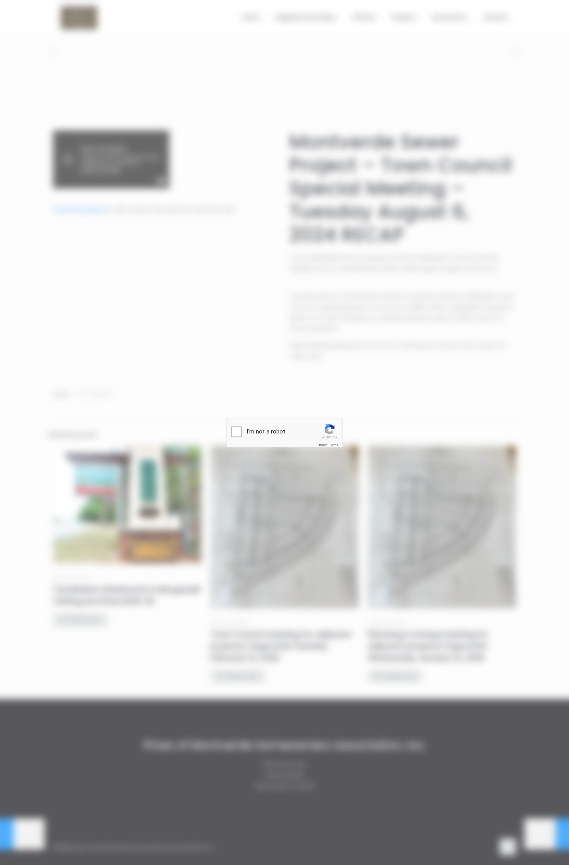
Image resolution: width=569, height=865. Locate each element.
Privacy (322, 445)
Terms (333, 445)
